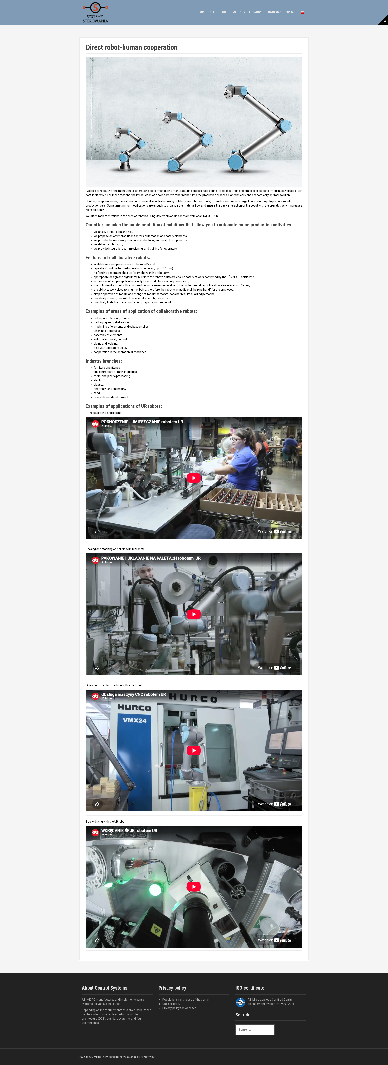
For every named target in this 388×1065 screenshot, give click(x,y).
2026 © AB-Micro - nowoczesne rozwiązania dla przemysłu (117, 1056)
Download (274, 12)
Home (202, 12)
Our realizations (251, 12)
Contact (291, 12)
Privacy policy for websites (179, 1008)
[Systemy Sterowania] (95, 12)
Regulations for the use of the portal (185, 999)
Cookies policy (171, 1003)
